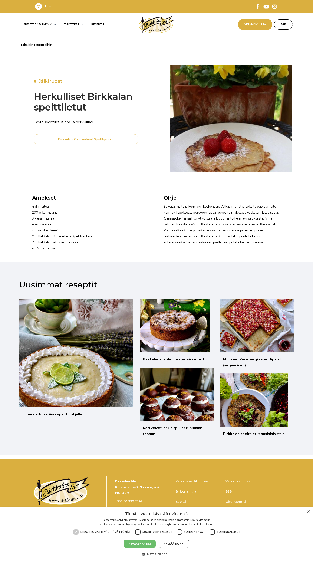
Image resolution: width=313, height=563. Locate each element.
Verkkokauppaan (239, 481)
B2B (283, 24)
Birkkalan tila (186, 491)
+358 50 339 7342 (129, 501)
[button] (48, 6)
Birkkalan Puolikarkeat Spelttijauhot (86, 139)
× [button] (308, 512)
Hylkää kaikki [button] (174, 544)
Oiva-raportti (235, 502)
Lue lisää (206, 524)
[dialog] (156, 535)
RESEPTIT (98, 24)
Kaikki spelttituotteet (192, 481)
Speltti (181, 502)
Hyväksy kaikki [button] (140, 544)
